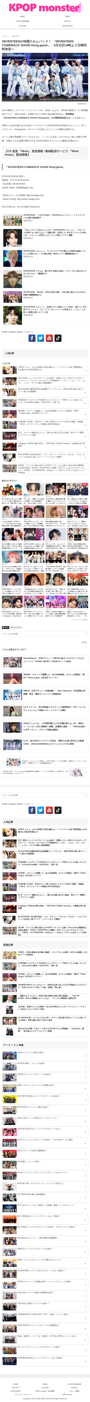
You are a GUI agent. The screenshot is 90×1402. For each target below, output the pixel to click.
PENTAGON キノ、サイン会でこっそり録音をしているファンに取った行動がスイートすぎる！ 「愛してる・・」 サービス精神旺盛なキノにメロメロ (12, 593)
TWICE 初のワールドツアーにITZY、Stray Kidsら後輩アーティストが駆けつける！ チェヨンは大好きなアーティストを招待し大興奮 (34, 616)
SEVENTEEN (17, 627)
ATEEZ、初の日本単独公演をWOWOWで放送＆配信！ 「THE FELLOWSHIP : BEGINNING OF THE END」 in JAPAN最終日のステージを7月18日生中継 (77, 548)
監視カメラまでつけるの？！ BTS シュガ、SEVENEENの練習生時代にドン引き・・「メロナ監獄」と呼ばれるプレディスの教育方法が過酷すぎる (77, 616)
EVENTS (74, 1388)
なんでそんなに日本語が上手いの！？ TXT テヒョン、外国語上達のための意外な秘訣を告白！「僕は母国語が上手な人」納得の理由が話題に (12, 571)
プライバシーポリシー (23, 1394)
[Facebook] (32, 338)
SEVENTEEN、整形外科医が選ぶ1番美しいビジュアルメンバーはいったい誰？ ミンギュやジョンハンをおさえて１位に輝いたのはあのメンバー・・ (56, 503)
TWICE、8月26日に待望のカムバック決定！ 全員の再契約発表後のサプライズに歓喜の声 (56, 614)
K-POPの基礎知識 (74, 1384)
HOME (15, 1384)
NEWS (6, 627)
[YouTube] (49, 338)
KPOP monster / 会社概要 (45, 1391)
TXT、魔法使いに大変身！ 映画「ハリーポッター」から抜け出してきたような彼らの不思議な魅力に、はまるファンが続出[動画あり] (77, 503)
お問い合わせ (67, 1394)
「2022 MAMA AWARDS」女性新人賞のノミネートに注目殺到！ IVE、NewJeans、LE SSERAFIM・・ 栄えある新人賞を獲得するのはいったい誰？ (56, 571)
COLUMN (45, 1388)
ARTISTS (15, 1388)
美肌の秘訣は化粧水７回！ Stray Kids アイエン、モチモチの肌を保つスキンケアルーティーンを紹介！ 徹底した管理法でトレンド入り (56, 526)
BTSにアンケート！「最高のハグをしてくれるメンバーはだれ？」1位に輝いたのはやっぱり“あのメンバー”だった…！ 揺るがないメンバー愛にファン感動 (77, 526)
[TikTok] (58, 338)
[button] (86, 633)
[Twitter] (40, 338)
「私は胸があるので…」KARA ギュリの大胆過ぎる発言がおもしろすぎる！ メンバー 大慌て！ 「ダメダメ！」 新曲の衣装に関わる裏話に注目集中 (34, 593)
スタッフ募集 (74, 1391)
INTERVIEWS (16, 1391)
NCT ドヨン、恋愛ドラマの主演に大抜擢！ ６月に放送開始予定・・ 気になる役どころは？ (34, 501)
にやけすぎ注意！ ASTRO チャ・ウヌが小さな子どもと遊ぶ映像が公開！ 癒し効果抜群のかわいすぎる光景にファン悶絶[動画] (12, 526)
